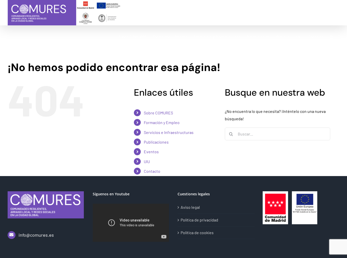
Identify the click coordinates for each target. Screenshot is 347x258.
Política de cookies (197, 232)
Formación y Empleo (162, 122)
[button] (331, 36)
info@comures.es (36, 235)
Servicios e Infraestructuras (169, 132)
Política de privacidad (199, 219)
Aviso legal (190, 207)
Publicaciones (156, 142)
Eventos (151, 151)
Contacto (152, 171)
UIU (147, 161)
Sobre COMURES (158, 112)
